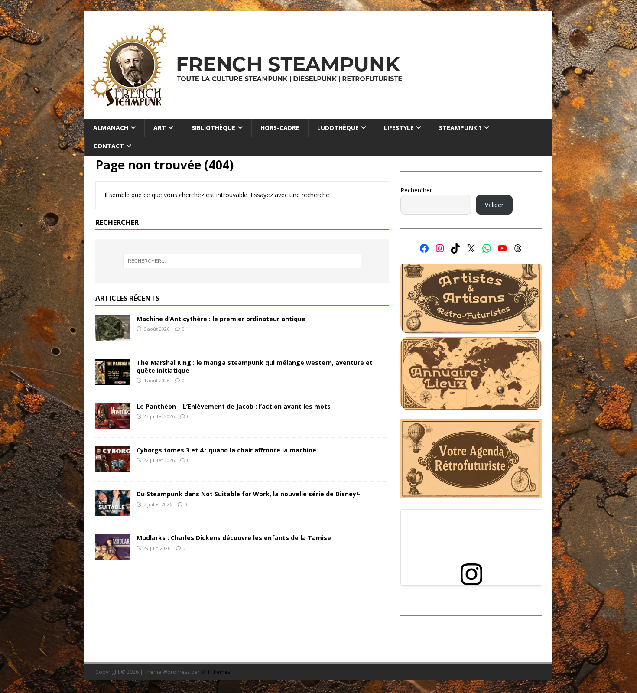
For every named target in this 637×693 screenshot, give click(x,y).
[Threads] (518, 248)
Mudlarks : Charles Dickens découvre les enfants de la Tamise (233, 538)
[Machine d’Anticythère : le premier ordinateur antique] (112, 336)
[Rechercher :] (242, 261)
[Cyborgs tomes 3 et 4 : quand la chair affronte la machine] (112, 467)
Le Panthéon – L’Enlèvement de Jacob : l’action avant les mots (233, 406)
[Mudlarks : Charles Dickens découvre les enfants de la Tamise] (112, 555)
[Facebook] (424, 248)
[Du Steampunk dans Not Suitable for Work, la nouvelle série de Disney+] (112, 511)
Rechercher (416, 190)
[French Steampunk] (318, 114)
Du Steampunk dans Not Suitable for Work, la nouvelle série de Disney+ (248, 494)
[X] (471, 248)
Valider (494, 205)
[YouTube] (502, 248)
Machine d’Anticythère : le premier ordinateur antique (221, 319)
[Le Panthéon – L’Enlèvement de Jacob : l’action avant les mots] (112, 424)
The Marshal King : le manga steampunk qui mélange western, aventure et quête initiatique (254, 366)
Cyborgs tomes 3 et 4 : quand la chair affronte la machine (226, 450)
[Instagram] (440, 248)
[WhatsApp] (486, 248)
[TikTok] (455, 248)
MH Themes (215, 672)
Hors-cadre (279, 128)
